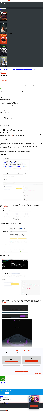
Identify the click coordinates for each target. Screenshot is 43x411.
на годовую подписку (8, 1)
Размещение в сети (4, 80)
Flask (1, 383)
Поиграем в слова (4, 78)
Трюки (1, 67)
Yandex (5, 383)
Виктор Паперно (2, 70)
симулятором (8, 303)
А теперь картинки (4, 79)
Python (3, 383)
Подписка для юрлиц (41, 406)
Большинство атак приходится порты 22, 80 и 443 (6, 388)
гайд (12, 135)
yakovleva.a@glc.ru (8, 403)
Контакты (42, 407)
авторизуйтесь (1, 396)
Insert (7, 410)
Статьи (11, 383)
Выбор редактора (9, 383)
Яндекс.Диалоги (5, 206)
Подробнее (31, 354)
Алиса (6, 383)
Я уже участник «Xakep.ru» (37, 373)
